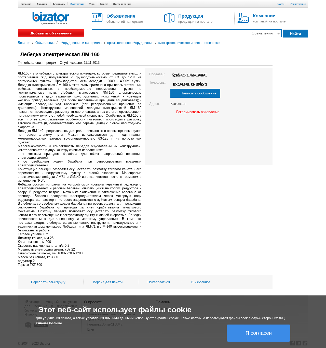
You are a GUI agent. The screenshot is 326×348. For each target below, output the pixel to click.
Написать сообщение (198, 93)
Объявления (45, 43)
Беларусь (59, 3)
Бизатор (24, 43)
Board (103, 3)
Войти (280, 3)
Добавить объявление (51, 33)
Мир (91, 3)
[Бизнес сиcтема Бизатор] (51, 18)
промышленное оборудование (130, 43)
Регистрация (298, 3)
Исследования (122, 3)
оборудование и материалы (81, 43)
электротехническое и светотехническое (189, 43)
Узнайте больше (49, 323)
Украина (25, 3)
